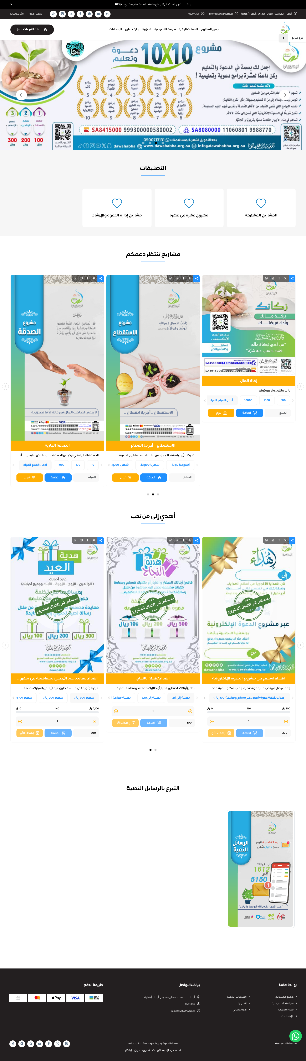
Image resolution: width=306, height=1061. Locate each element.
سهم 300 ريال (84, 697)
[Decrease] (20, 414)
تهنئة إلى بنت (151, 697)
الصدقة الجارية (153, 446)
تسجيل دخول (35, 14)
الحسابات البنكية (188, 29)
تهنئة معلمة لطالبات (116, 697)
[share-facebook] (279, 278)
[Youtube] (98, 14)
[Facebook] (80, 14)
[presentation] (293, 465)
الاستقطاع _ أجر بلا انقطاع (248, 446)
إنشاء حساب (17, 14)
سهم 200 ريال (53, 697)
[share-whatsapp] (266, 278)
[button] (157, 494)
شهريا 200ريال (215, 465)
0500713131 (190, 1004)
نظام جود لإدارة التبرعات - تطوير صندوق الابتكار (153, 1050)
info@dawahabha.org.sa (221, 14)
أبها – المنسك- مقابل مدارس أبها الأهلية (169, 997)
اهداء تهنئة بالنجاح (153, 679)
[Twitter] (71, 14)
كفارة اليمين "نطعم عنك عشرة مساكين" (57, 381)
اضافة (246, 477)
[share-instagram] (273, 278)
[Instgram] (62, 14)
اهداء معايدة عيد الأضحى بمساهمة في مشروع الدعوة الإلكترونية (57, 679)
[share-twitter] (285, 278)
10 (188, 465)
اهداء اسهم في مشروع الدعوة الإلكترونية (249, 679)
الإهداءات (115, 29)
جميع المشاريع (210, 29)
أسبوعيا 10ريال (276, 465)
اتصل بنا (147, 29)
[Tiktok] (53, 14)
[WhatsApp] (89, 14)
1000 (157, 465)
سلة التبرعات (286, 1010)
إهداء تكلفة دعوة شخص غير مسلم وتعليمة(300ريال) (250, 697)
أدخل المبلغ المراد (131, 465)
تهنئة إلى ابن (181, 697)
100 (174, 465)
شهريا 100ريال (245, 465)
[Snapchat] (107, 14)
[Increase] (94, 414)
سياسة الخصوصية (165, 29)
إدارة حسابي (132, 29)
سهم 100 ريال (22, 697)
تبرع (218, 477)
